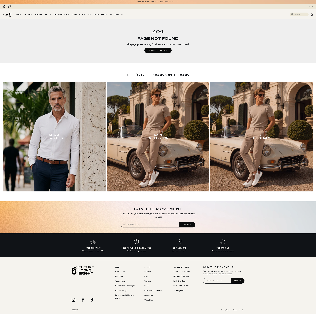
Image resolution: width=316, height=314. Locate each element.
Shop (147, 267)
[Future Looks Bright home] (83, 270)
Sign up (187, 225)
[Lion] (9, 6)
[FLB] (4, 6)
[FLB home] (7, 14)
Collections (181, 267)
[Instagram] (73, 300)
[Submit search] (292, 14)
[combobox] (301, 14)
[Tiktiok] (92, 300)
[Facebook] (83, 300)
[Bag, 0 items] (311, 14)
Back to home (158, 50)
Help (118, 267)
